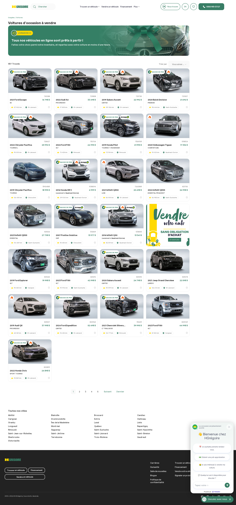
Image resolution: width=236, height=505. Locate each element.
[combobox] (179, 64)
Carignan (12, 419)
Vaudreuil (141, 437)
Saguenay (55, 430)
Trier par (163, 64)
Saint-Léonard (101, 433)
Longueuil (12, 426)
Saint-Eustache (101, 430)
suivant (108, 391)
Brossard (98, 415)
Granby (11, 422)
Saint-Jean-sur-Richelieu (20, 433)
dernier (120, 391)
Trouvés (14, 64)
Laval (96, 422)
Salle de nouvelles (158, 471)
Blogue (153, 475)
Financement (126, 6)
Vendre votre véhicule (185, 471)
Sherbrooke (13, 437)
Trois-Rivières (101, 437)
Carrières (154, 463)
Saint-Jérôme (57, 433)
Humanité (154, 467)
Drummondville (58, 419)
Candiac (141, 415)
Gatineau (141, 419)
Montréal (55, 426)
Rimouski (12, 430)
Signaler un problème (184, 475)
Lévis (139, 422)
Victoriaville (14, 440)
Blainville (55, 415)
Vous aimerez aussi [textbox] (179, 64)
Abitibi (11, 415)
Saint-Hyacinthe (144, 430)
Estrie (97, 419)
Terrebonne (56, 437)
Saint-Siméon (143, 433)
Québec (98, 426)
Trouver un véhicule (184, 463)
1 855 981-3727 (213, 6)
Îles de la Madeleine (60, 422)
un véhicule (89, 6)
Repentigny (142, 426)
